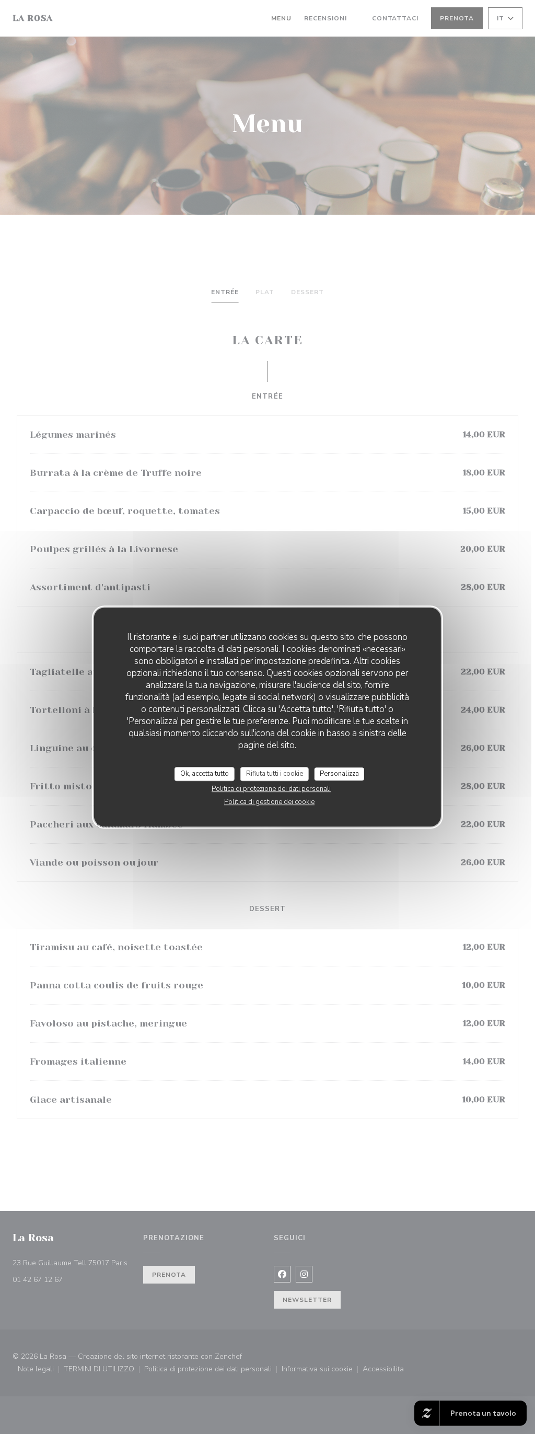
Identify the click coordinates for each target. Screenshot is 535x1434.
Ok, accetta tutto (204, 773)
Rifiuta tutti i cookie (274, 773)
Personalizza (339, 773)
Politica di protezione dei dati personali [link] (271, 789)
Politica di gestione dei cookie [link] (269, 802)
